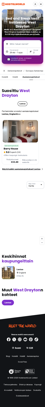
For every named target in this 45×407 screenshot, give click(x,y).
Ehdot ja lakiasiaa (26, 385)
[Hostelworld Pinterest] (31, 339)
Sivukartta (37, 390)
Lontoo (8, 302)
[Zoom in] (42, 239)
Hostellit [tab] (5, 77)
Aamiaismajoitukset (11, 146)
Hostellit (15, 356)
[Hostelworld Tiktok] (36, 339)
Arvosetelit (8, 390)
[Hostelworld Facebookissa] (8, 339)
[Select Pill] (35, 4)
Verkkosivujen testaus (22, 390)
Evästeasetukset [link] (22, 396)
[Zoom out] (42, 242)
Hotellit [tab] (15, 77)
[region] (22, 213)
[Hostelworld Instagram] (20, 339)
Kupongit (37, 385)
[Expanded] (4, 71)
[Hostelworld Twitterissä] (14, 339)
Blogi (8, 356)
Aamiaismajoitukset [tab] (31, 77)
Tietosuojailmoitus (10, 385)
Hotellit (22, 356)
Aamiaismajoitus (33, 356)
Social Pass (22, 362)
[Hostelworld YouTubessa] (25, 339)
